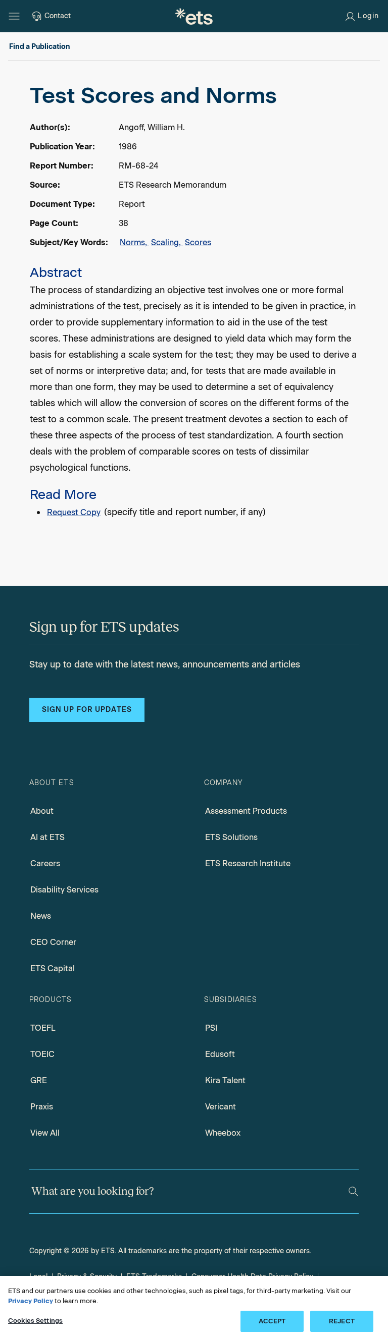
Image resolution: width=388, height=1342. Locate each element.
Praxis (41, 1106)
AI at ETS (47, 837)
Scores (198, 242)
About (42, 811)
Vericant (220, 1106)
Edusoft (220, 1054)
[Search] (353, 1191)
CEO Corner (53, 942)
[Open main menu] (14, 16)
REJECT (342, 1321)
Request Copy (74, 512)
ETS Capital (52, 968)
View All (45, 1133)
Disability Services (64, 889)
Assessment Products (246, 811)
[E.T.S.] (194, 16)
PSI (211, 1028)
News (40, 916)
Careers (45, 863)
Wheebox (222, 1133)
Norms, (134, 242)
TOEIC (42, 1054)
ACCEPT (272, 1321)
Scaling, (167, 242)
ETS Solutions (231, 837)
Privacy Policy (30, 1301)
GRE (38, 1080)
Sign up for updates (87, 709)
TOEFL (43, 1028)
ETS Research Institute (247, 863)
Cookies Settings (35, 1320)
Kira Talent (225, 1080)
